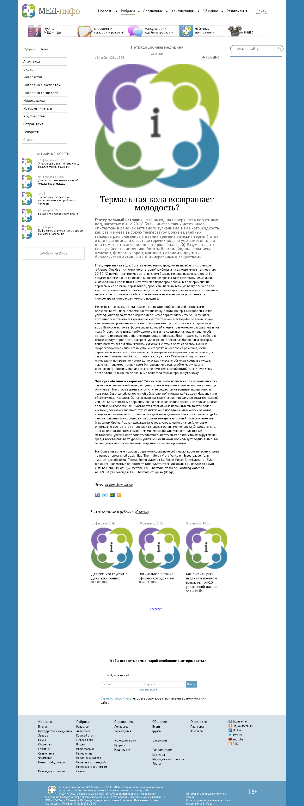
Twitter (237, 735)
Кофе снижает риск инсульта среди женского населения (60, 230)
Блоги (156, 726)
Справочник (153, 10)
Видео (80, 744)
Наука (42, 740)
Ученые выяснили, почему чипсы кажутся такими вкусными (59, 163)
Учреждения (122, 731)
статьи (28, 139)
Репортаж (82, 726)
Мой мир (238, 730)
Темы (44, 49)
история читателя (37, 108)
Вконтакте (239, 721)
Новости (105, 10)
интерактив (33, 77)
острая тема (33, 124)
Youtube (238, 739)
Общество (45, 744)
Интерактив (84, 753)
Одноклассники (242, 726)
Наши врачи (122, 749)
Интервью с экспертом (91, 767)
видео (28, 69)
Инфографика (85, 749)
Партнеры (197, 726)
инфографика (34, 100)
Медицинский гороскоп (168, 759)
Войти (261, 11)
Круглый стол (85, 735)
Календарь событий (51, 771)
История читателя (88, 758)
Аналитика (83, 731)
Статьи (142, 512)
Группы (156, 731)
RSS (235, 744)
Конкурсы (158, 755)
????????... (157, 609)
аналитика (31, 61)
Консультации (182, 10)
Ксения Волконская (119, 484)
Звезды (43, 735)
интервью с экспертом (42, 84)
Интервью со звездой (91, 762)
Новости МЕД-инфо (51, 762)
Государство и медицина (55, 731)
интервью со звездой (40, 92)
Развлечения (236, 10)
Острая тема (84, 740)
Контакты (196, 731)
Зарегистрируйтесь (116, 698)
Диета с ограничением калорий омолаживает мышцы (58, 180)
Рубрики (128, 10)
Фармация (45, 758)
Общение (210, 10)
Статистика (46, 753)
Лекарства (121, 726)
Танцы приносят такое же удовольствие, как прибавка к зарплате (57, 199)
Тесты (156, 763)
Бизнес (43, 726)
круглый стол (34, 116)
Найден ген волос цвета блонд (58, 212)
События (44, 749)
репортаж (31, 131)
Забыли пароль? (149, 689)
